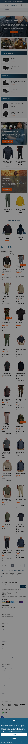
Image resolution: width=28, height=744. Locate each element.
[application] (14, 731)
